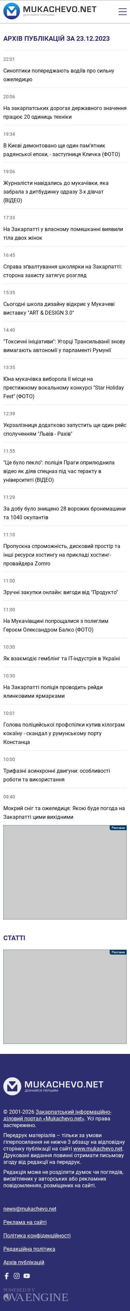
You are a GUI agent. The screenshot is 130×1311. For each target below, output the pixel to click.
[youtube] (26, 1277)
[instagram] (16, 1277)
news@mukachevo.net (29, 1209)
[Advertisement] (65, 872)
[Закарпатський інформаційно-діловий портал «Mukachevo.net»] (49, 12)
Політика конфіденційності (37, 1235)
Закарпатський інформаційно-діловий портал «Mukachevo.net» (57, 1115)
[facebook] (6, 1277)
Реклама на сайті (25, 1222)
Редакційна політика (29, 1249)
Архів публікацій (23, 1262)
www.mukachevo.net (97, 1148)
